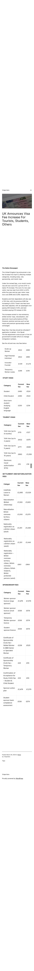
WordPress (19, 778)
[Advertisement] (17, 17)
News (19, 754)
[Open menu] (31, 190)
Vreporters (5, 190)
